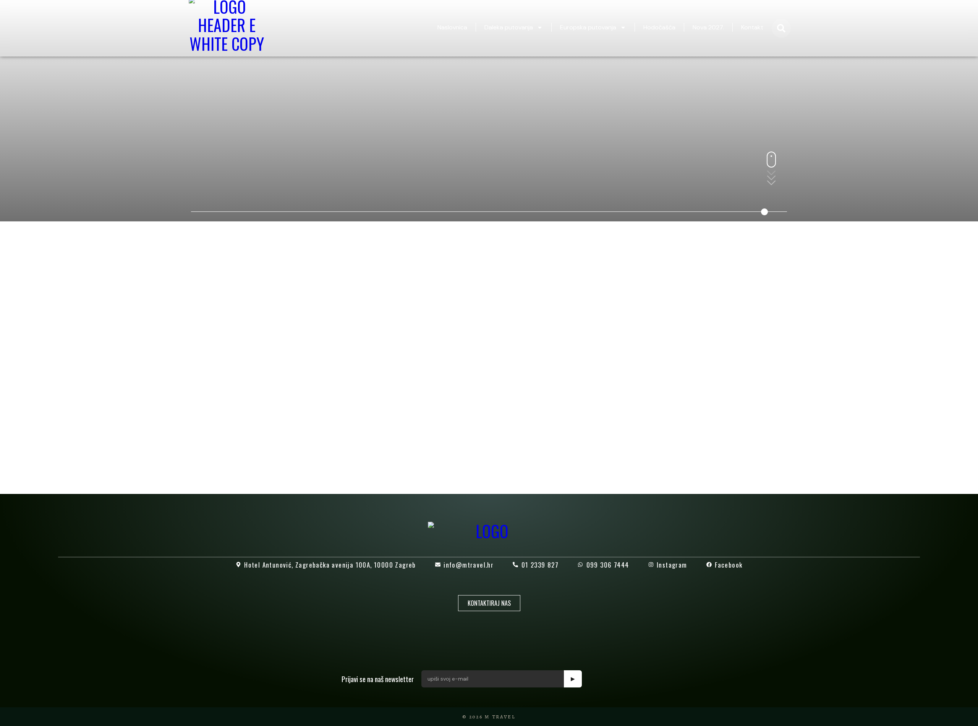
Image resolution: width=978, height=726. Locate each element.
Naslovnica (452, 27)
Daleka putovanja (508, 27)
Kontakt (752, 27)
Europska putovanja (588, 27)
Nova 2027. (708, 27)
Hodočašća (659, 27)
